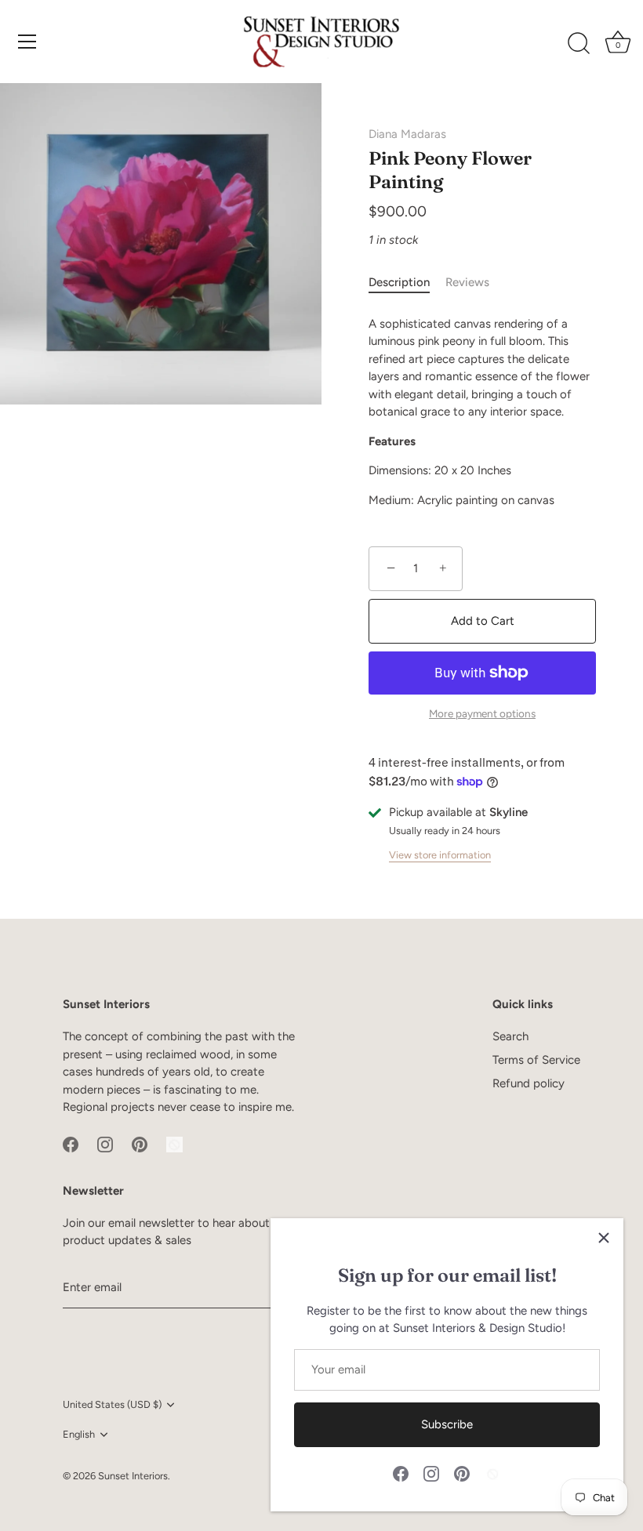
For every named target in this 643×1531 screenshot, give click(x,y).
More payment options (482, 713)
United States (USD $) (112, 1404)
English (79, 1434)
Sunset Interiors (133, 1476)
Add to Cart (482, 621)
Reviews (467, 282)
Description (399, 282)
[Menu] (27, 41)
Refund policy (528, 1083)
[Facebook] (401, 1473)
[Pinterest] (462, 1473)
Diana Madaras (407, 134)
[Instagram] (431, 1473)
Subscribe (447, 1424)
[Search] (578, 44)
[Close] (604, 1238)
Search (510, 1036)
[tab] (407, 283)
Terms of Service (536, 1060)
